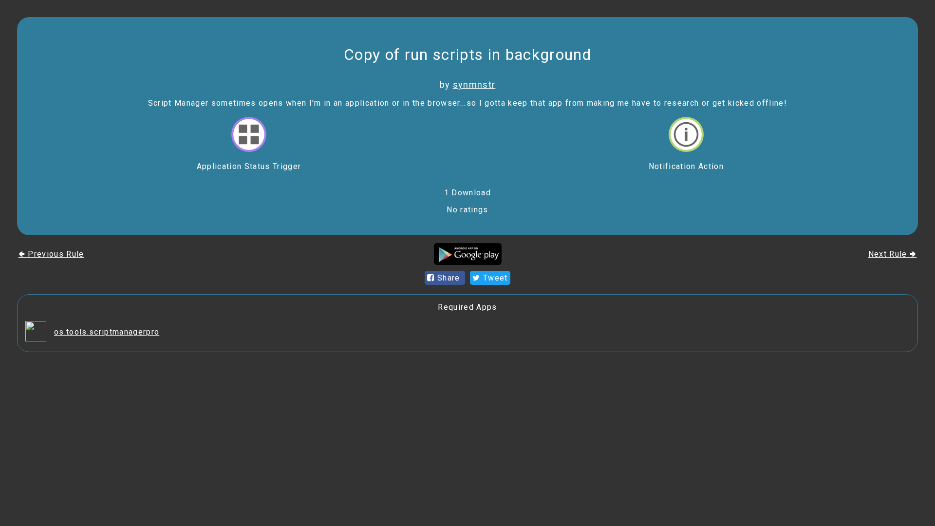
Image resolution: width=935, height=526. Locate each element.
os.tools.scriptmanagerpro (106, 332)
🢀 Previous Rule (51, 254)
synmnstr (474, 84)
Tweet (494, 277)
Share (449, 277)
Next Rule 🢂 (892, 254)
